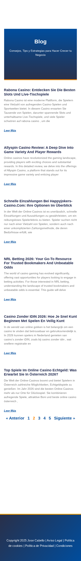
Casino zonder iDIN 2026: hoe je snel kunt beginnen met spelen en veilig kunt (40, 319)
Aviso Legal (54, 540)
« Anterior (15, 418)
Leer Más (10, 130)
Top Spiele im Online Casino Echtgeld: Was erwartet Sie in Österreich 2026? (40, 372)
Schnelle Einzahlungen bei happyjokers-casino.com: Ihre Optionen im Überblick (38, 203)
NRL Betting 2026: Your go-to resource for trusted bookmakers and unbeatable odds (38, 263)
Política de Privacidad (39, 545)
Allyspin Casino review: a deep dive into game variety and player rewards (39, 150)
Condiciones (64, 545)
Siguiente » (64, 418)
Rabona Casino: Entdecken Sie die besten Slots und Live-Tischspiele (39, 92)
